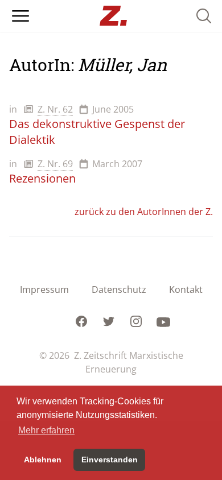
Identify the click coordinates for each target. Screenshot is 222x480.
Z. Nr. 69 (55, 164)
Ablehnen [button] (42, 459)
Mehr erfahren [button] (46, 430)
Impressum (44, 289)
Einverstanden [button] (109, 459)
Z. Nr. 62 (55, 109)
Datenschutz (119, 289)
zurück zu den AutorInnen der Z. (144, 211)
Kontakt (186, 289)
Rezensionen (42, 178)
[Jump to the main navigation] (20, 16)
